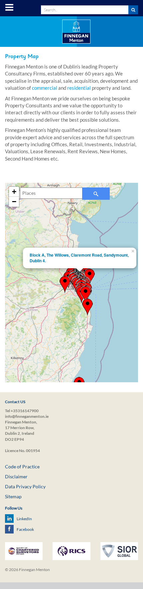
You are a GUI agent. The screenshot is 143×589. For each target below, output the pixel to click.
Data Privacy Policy (25, 486)
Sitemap (13, 496)
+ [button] (14, 191)
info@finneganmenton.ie (27, 416)
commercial (44, 88)
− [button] (14, 201)
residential (79, 88)
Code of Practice (22, 466)
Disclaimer (16, 476)
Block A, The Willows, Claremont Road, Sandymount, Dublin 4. (79, 258)
